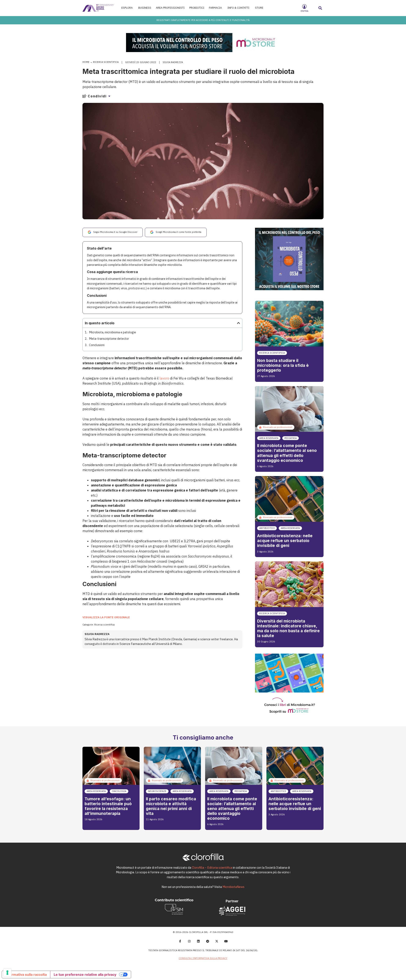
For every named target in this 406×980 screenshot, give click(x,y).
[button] (320, 8)
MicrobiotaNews (233, 887)
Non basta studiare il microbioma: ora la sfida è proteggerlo (283, 365)
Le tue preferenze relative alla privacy (85, 974)
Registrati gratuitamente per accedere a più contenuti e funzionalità (203, 20)
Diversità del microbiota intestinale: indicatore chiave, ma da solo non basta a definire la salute (288, 628)
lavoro (164, 378)
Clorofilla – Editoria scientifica (212, 867)
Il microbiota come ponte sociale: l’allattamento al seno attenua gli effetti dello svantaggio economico (287, 453)
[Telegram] (207, 941)
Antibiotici (267, 528)
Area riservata (268, 438)
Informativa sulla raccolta (26, 974)
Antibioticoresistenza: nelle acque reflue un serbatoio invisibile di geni (285, 540)
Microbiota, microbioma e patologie (112, 332)
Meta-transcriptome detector (109, 339)
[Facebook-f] (180, 941)
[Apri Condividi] (109, 96)
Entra (304, 11)
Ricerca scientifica (106, 62)
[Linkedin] (198, 941)
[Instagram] (189, 941)
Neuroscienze (157, 791)
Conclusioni (96, 345)
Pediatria (290, 438)
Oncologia (119, 791)
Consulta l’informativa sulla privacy (203, 958)
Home (85, 62)
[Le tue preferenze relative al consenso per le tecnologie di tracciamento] (7, 973)
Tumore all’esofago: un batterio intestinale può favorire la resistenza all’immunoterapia (108, 806)
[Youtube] (226, 941)
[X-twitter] (217, 941)
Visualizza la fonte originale (106, 617)
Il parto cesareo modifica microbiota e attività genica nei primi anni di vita (171, 806)
